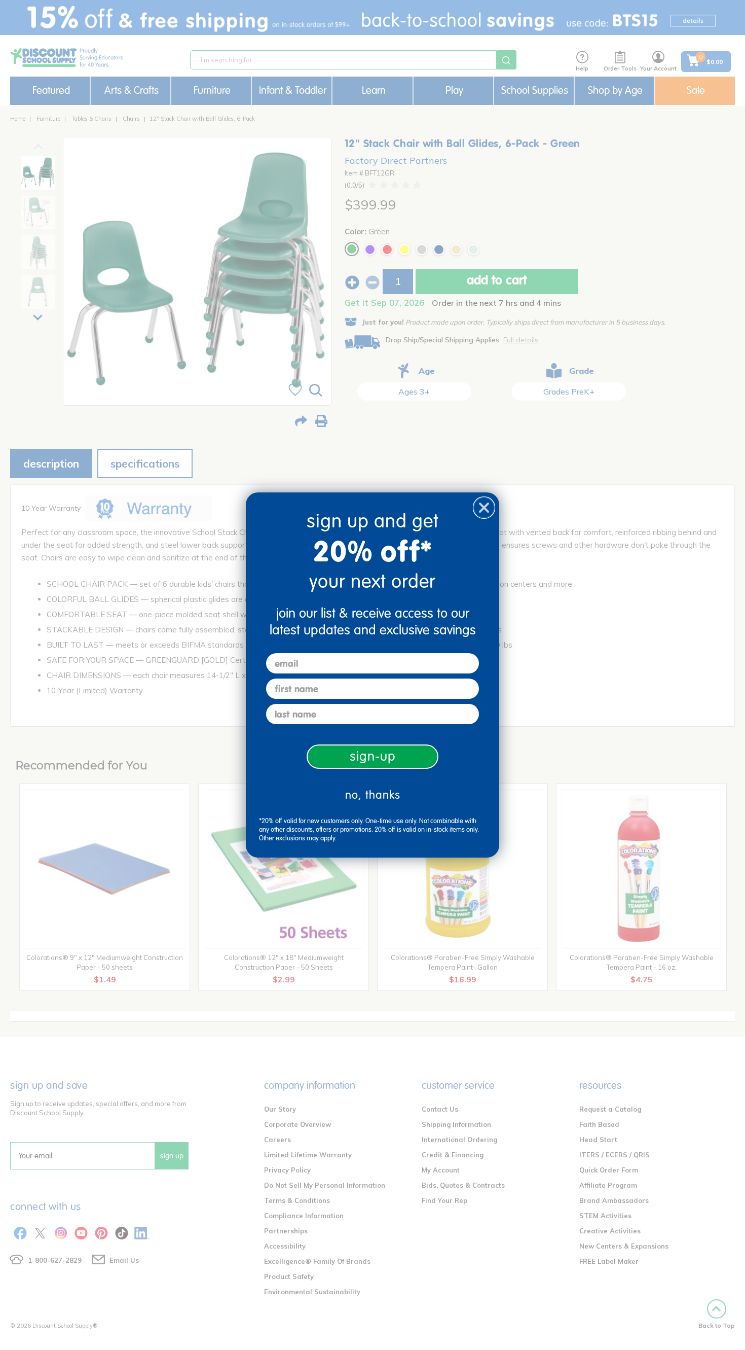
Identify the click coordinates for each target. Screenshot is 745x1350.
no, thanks (372, 795)
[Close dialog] (484, 508)
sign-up (373, 756)
